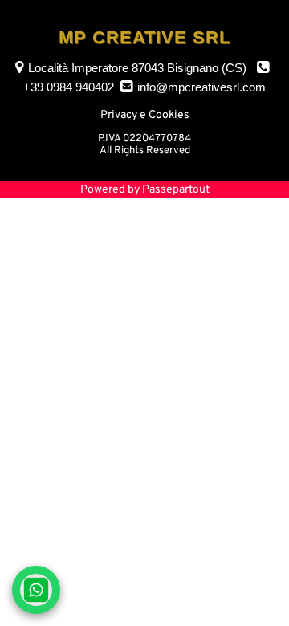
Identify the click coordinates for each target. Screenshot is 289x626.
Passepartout (176, 190)
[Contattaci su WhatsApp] (36, 590)
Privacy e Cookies (144, 115)
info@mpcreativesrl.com (201, 87)
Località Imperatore (137, 68)
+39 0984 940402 (68, 87)
